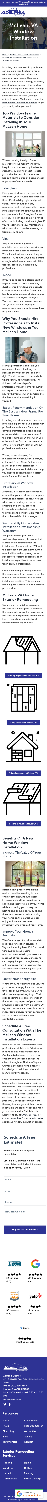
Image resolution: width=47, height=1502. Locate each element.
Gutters (28, 1468)
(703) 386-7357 (29, 1114)
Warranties (30, 1431)
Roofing (7, 1462)
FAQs (6, 1425)
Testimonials (10, 1441)
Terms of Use (29, 1499)
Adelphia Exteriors (12, 1375)
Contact (28, 1441)
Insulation (8, 1473)
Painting (28, 1473)
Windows (8, 1468)
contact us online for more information (23, 1118)
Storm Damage (32, 1478)
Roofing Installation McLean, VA (23, 824)
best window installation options (19, 102)
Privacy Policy (13, 1499)
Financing (8, 1431)
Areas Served (31, 1420)
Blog (5, 1436)
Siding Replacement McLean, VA (23, 773)
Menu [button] (40, 11)
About (6, 1420)
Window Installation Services (14, 57)
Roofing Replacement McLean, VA (23, 675)
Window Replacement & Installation (24, 55)
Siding (27, 1462)
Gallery (28, 1436)
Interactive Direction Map (12, 1399)
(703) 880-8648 (19, 1385)
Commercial (10, 1478)
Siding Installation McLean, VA (23, 722)
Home (5, 55)
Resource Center (33, 1425)
